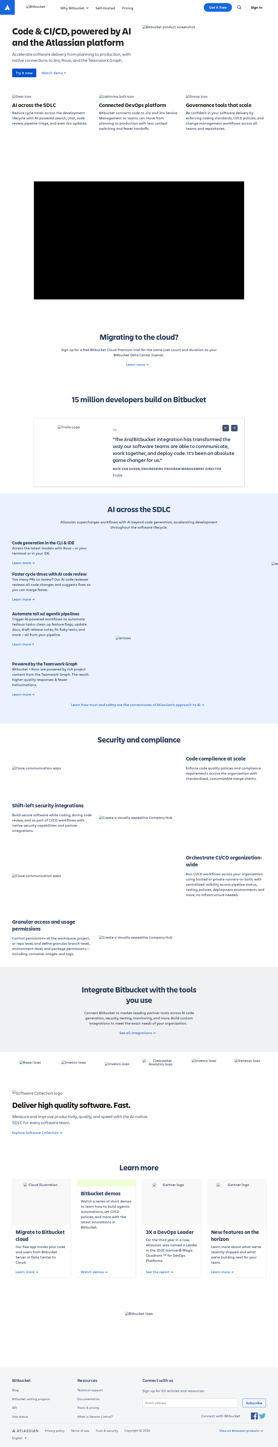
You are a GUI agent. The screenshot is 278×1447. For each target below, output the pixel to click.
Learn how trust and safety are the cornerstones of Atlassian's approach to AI (135, 704)
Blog (15, 1390)
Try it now (24, 73)
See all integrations (135, 1033)
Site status (20, 1416)
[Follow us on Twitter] (262, 1416)
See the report (158, 1272)
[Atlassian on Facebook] (254, 1416)
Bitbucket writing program (31, 1399)
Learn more (135, 364)
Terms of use (80, 1430)
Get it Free (218, 7)
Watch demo (52, 73)
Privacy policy (55, 1430)
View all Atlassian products (239, 1430)
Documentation (88, 1399)
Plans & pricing (88, 1407)
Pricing (127, 8)
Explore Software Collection (35, 1132)
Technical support (90, 1390)
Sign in (256, 7)
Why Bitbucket (72, 8)
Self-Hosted (105, 8)
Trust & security (107, 1430)
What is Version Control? (95, 1416)
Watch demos (92, 1272)
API (14, 1407)
